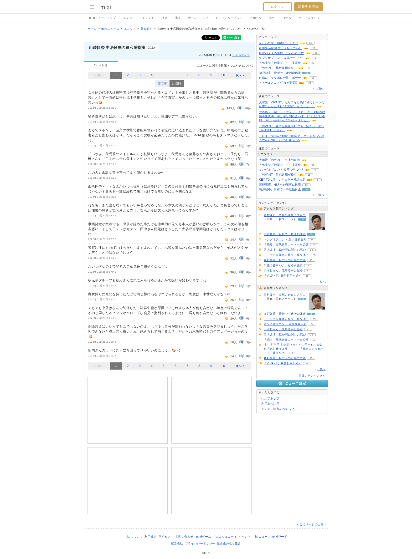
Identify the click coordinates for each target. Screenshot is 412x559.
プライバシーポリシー (200, 543)
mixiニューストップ (102, 18)
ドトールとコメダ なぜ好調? (278, 82)
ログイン (277, 7)
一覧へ (319, 88)
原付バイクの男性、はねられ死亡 (281, 53)
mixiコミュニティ (225, 536)
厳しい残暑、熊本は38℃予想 (278, 43)
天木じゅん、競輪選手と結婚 (283, 270)
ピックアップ (268, 37)
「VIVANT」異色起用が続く (278, 68)
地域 (178, 18)
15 (306, 184)
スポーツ (256, 18)
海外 (272, 18)
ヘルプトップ (270, 398)
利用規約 (150, 536)
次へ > (240, 75)
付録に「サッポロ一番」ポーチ (280, 77)
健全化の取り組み (229, 543)
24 (314, 244)
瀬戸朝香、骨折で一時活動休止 (280, 73)
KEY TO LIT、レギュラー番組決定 (282, 179)
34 (309, 82)
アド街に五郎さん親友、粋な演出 (286, 255)
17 (293, 353)
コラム (286, 18)
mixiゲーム (203, 536)
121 (302, 219)
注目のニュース (269, 148)
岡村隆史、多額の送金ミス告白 (285, 215)
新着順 (162, 83)
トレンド (148, 18)
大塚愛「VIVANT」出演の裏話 (279, 160)
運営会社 (177, 543)
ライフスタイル (308, 18)
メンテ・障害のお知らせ (277, 409)
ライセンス (166, 536)
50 (306, 73)
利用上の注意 (270, 403)
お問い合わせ (184, 536)
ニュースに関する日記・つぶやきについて (225, 65)
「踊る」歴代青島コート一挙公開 (286, 244)
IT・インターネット (229, 18)
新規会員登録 (308, 7)
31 (308, 270)
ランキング (266, 202)
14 (310, 43)
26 (311, 250)
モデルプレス (241, 55)
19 (316, 53)
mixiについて (134, 536)
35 (314, 255)
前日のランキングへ (312, 375)
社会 (164, 18)
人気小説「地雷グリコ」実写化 (280, 63)
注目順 (176, 83)
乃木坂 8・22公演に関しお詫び (285, 249)
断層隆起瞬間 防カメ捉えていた (280, 48)
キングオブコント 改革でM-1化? (281, 58)
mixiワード (279, 536)
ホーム (92, 28)
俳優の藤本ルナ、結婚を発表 (283, 265)
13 (309, 68)
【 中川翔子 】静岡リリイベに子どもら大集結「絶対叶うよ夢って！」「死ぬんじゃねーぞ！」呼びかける (294, 349)
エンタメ (129, 18)
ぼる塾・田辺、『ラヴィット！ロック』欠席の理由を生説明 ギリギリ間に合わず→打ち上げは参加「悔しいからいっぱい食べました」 (292, 116)
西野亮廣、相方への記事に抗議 (280, 184)
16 (309, 174)
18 (314, 48)
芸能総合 (147, 28)
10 (223, 75)
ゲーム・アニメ (198, 18)
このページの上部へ (313, 524)
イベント (245, 536)
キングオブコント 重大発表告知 (285, 239)
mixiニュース (110, 28)
